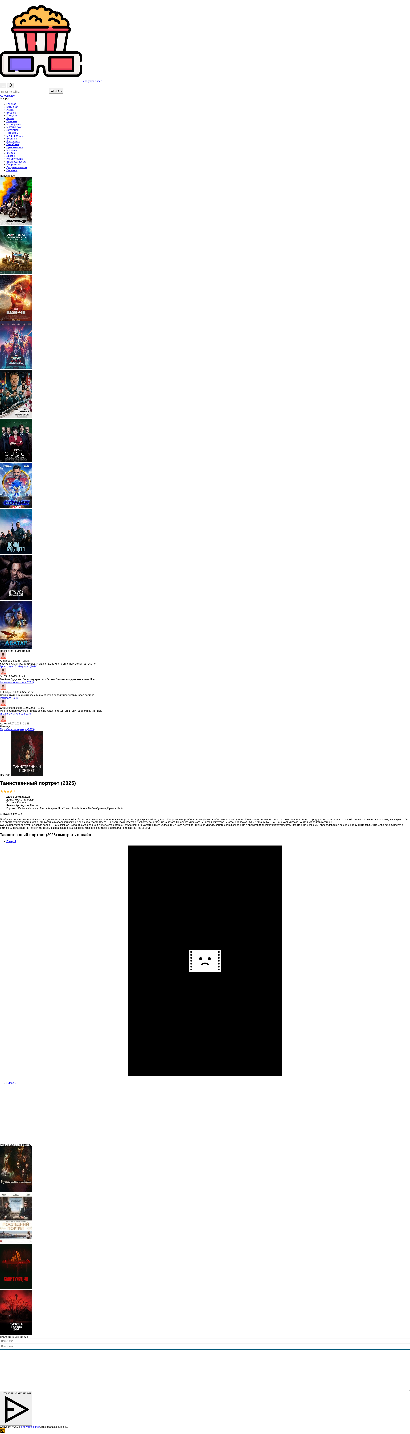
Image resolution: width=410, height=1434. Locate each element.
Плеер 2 (11, 1083)
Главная (11, 104)
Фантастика (13, 141)
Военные (11, 121)
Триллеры (12, 132)
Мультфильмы (14, 135)
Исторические (14, 158)
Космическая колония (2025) (17, 682)
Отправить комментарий (16, 1393)
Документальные (16, 167)
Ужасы (10, 109)
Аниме (10, 118)
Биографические (16, 161)
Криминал (12, 107)
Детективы (12, 130)
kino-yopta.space (30, 1427)
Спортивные (13, 164)
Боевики (11, 112)
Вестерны (12, 138)
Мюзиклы (11, 150)
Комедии (11, 115)
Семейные (12, 144)
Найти (58, 91)
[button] (8, 95)
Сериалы (11, 170)
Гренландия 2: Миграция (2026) (18, 666)
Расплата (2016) (9, 698)
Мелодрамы (13, 124)
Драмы (10, 156)
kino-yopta (92, 81)
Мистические (14, 127)
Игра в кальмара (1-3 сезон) (16, 713)
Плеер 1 (11, 841)
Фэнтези (11, 153)
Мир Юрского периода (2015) (17, 729)
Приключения (14, 147)
